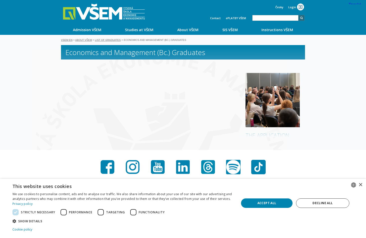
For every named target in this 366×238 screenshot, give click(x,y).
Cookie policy (22, 229)
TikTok (258, 167)
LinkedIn (183, 167)
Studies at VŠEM (139, 29)
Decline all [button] (322, 203)
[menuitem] (87, 30)
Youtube (158, 167)
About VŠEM (187, 29)
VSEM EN (66, 40)
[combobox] (275, 18)
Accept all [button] (266, 203)
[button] (122, 221)
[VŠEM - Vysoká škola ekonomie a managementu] (104, 12)
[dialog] (183, 208)
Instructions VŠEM (277, 29)
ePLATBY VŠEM (236, 18)
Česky (279, 7)
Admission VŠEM (87, 29)
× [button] (360, 185)
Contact (215, 18)
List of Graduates (108, 40)
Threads (208, 167)
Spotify (233, 167)
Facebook (107, 167)
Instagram (132, 167)
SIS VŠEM (230, 29)
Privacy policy (22, 204)
